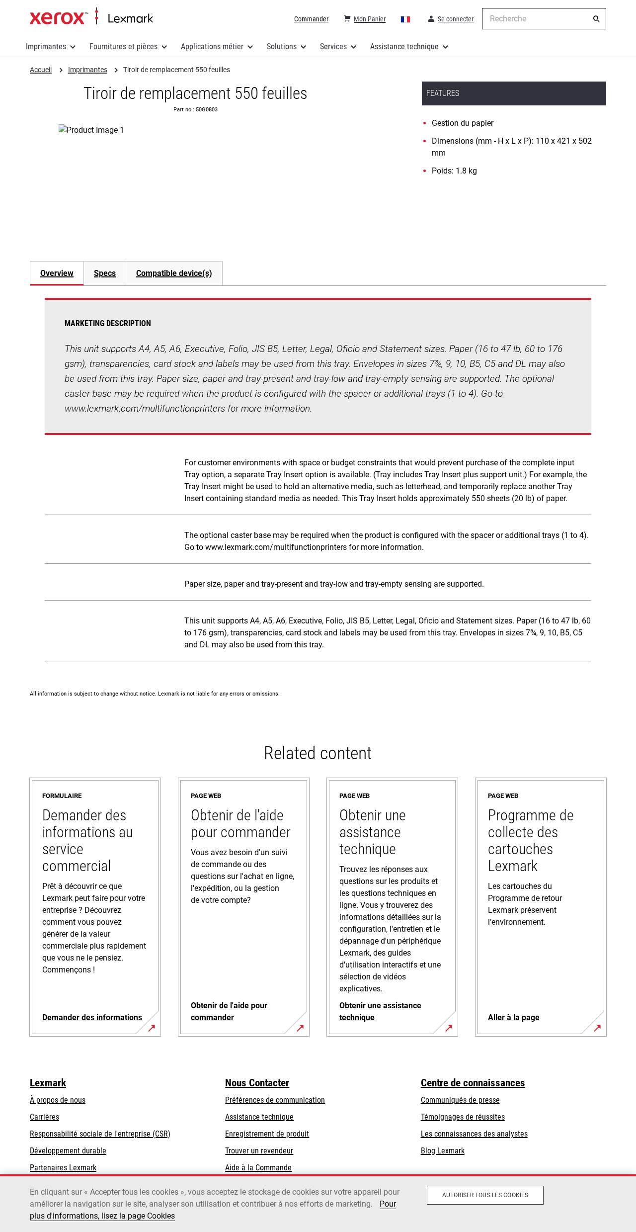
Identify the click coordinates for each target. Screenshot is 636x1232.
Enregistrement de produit (267, 1134)
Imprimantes (46, 46)
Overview (57, 273)
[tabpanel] (318, 482)
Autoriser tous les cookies (485, 1195)
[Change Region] (406, 19)
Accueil (91, 16)
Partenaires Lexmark (63, 1167)
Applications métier (212, 46)
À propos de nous (57, 1100)
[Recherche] (596, 18)
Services (333, 46)
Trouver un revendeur (259, 1150)
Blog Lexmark (443, 1150)
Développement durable (68, 1150)
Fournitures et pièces (123, 46)
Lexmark (48, 1083)
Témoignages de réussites (463, 1117)
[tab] (56, 273)
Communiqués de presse (460, 1100)
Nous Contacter (257, 1083)
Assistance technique (404, 46)
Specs (105, 273)
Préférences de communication (275, 1100)
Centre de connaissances (473, 1083)
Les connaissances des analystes (474, 1134)
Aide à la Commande (258, 1167)
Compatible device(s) (174, 273)
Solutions (282, 46)
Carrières (44, 1117)
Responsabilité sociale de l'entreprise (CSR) (100, 1134)
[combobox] (544, 18)
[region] (318, 1203)
